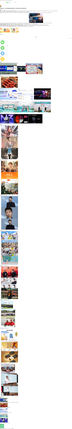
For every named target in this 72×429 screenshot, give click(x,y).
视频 (7, 0)
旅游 (4, 0)
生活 (5, 0)
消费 (10, 0)
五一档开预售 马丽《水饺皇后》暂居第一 (3, 160)
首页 (0, 0)
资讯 (1, 0)
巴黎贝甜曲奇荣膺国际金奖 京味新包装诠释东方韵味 (4, 328)
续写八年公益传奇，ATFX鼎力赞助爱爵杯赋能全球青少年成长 (5, 300)
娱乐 (2, 0)
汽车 (11, 0)
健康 (9, 0)
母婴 (6, 0)
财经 (8, 0)
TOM (1, 9)
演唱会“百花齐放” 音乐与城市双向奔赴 (3, 125)
